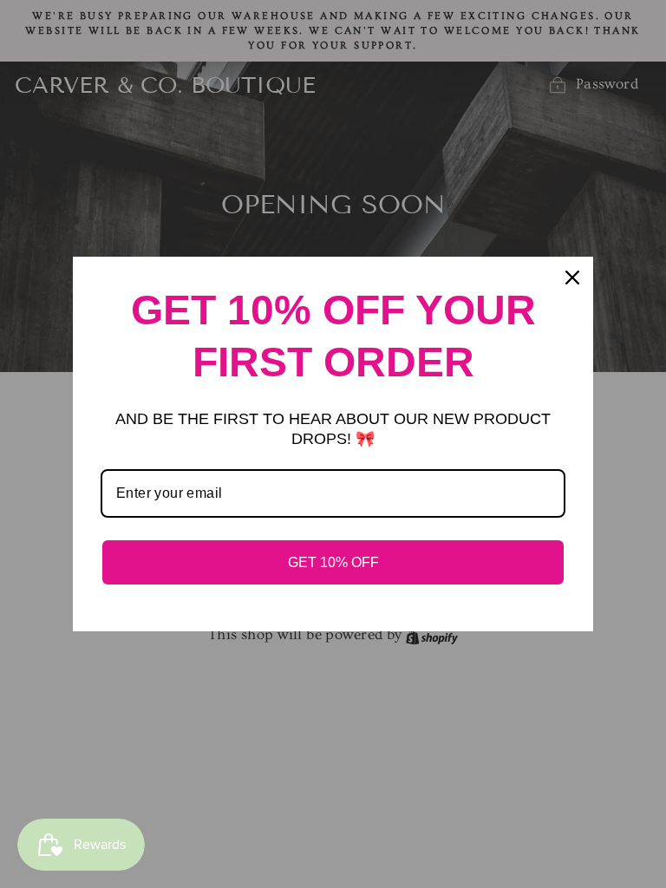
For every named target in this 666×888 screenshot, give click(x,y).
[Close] (572, 277)
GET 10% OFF (333, 562)
